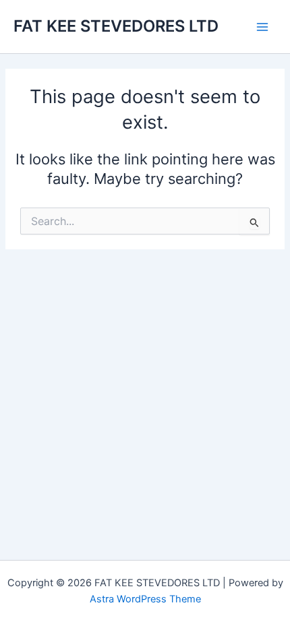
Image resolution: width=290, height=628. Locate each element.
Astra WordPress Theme (145, 599)
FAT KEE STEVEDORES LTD (116, 26)
